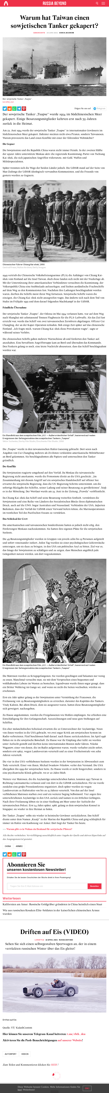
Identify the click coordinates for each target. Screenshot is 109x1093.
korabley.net (8, 102)
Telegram (101, 109)
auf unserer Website (70, 1040)
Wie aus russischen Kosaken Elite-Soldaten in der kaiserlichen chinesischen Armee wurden (51, 912)
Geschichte (39, 33)
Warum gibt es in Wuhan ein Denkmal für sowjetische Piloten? (39, 829)
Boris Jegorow (66, 33)
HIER (54, 1065)
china (8, 846)
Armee (19, 846)
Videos (24, 1054)
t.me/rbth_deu (76, 1034)
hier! (20, 1089)
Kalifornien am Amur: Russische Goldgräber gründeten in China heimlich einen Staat (52, 904)
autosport (10, 1054)
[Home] (6, 3)
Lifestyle (39, 940)
